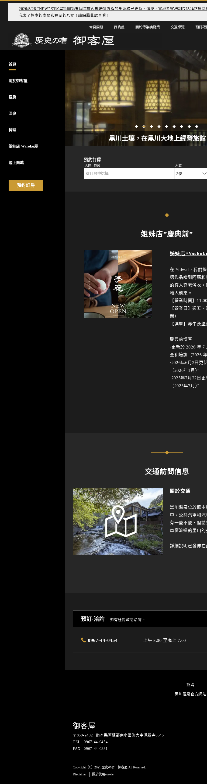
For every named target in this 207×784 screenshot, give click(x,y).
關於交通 (180, 491)
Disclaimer (80, 774)
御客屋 (84, 726)
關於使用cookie (102, 774)
